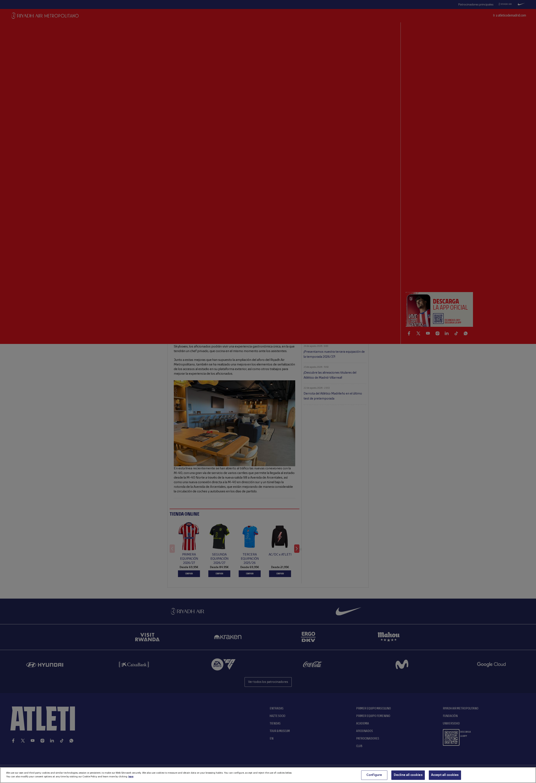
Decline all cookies (408, 775)
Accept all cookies (445, 775)
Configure (374, 775)
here (130, 776)
